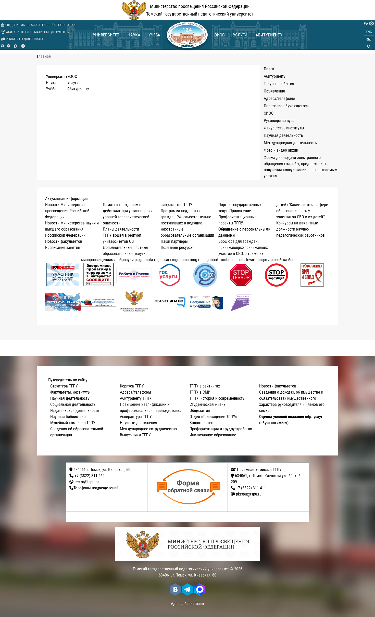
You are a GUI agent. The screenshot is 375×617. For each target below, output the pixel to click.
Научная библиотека (68, 416)
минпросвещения (96, 259)
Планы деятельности (121, 229)
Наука (134, 34)
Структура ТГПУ (64, 386)
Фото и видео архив (281, 150)
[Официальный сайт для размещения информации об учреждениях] (99, 302)
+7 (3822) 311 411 (251, 488)
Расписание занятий (62, 247)
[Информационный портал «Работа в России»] (134, 275)
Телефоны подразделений (95, 488)
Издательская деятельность (74, 410)
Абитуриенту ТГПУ (136, 398)
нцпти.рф (267, 259)
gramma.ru (184, 259)
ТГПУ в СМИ (200, 392)
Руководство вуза (279, 120)
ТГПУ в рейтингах (205, 386)
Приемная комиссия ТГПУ (259, 469)
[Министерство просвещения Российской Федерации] (134, 302)
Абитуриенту (269, 34)
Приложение (240, 210)
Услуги (240, 34)
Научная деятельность (283, 135)
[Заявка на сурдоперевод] (366, 23)
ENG (369, 32)
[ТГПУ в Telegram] (8, 46)
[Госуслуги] (170, 275)
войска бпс (284, 259)
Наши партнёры (174, 241)
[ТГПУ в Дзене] (23, 46)
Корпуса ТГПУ (132, 386)
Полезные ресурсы (177, 247)
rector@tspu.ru (86, 481)
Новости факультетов (63, 241)
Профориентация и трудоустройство (221, 428)
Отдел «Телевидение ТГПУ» (213, 416)
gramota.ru (148, 259)
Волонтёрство (201, 422)
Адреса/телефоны (279, 98)
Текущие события (279, 83)
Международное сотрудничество (148, 428)
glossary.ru (166, 259)
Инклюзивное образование (213, 435)
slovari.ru (252, 259)
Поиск (269, 68)
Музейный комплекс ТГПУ (72, 422)
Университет (106, 34)
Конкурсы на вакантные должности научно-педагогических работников (300, 229)
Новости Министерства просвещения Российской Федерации (67, 210)
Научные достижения (138, 422)
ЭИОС (219, 34)
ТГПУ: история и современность (217, 398)
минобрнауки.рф (125, 259)
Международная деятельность (290, 142)
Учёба (154, 34)
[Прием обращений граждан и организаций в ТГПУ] (189, 487)
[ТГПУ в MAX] (15, 46)
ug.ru (197, 259)
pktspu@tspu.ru (248, 494)
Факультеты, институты (284, 128)
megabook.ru (212, 259)
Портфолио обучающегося (286, 105)
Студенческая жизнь (208, 404)
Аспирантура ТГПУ (136, 416)
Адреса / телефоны (187, 603)
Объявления (274, 91)
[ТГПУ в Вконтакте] (2, 46)
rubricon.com (233, 259)
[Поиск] (369, 46)
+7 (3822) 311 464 (89, 475)
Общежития (200, 410)
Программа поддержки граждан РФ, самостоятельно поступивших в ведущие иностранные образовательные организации (187, 223)
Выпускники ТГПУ (135, 435)
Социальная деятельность (73, 404)
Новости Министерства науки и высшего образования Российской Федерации (72, 229)
